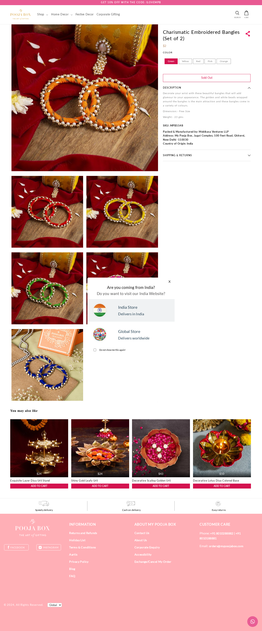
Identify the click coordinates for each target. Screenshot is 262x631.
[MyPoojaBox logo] (20, 14)
